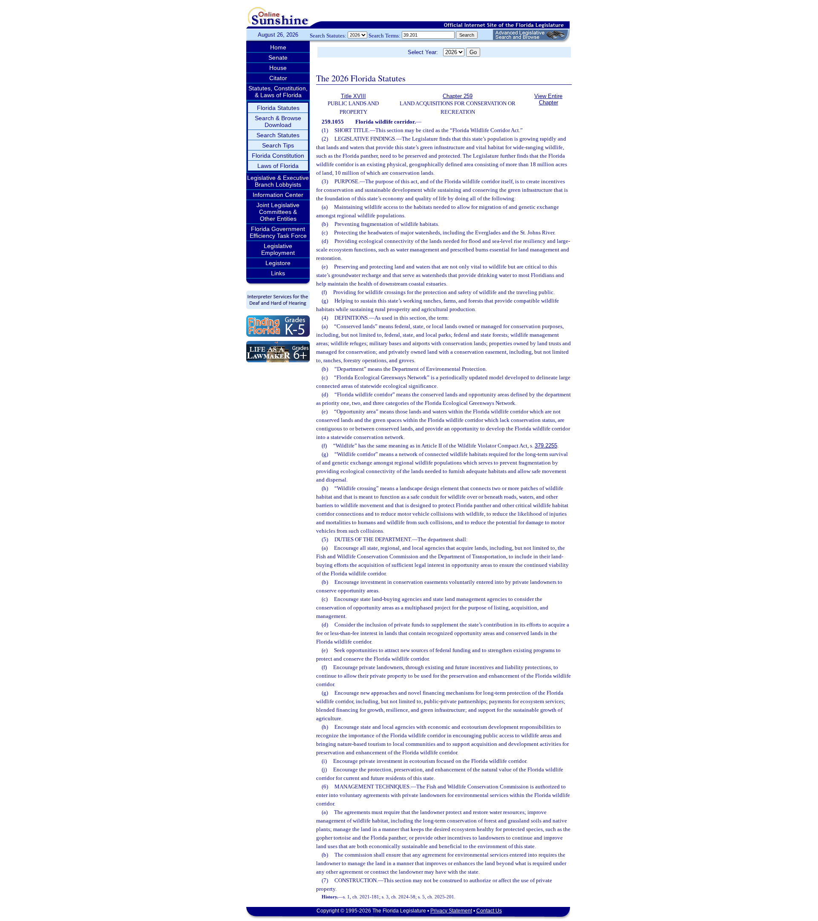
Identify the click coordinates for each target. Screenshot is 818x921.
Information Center (278, 194)
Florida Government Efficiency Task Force (278, 232)
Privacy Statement (451, 911)
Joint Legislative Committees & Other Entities (278, 212)
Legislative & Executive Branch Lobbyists (278, 181)
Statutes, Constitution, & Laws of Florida (278, 91)
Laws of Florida (278, 165)
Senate (278, 57)
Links (278, 273)
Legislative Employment (278, 249)
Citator (278, 78)
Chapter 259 (457, 96)
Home (278, 47)
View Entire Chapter (548, 99)
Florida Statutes (278, 107)
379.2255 (546, 445)
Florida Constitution (278, 155)
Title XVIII (353, 96)
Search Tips (278, 145)
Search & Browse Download (278, 121)
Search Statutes (278, 135)
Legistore (278, 263)
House (278, 67)
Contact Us (489, 911)
